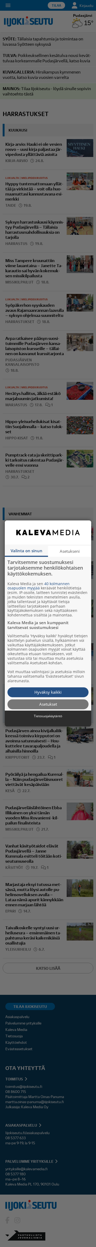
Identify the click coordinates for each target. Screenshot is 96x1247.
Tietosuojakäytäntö (48, 716)
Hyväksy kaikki (48, 692)
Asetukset (48, 704)
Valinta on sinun (26, 550)
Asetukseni (70, 551)
